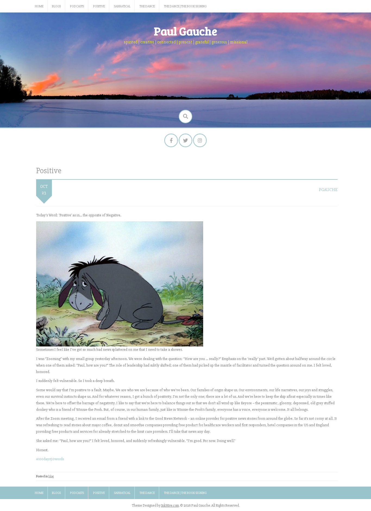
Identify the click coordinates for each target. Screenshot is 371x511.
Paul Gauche (185, 31)
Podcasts (77, 6)
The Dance (147, 6)
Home (39, 6)
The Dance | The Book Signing (185, 6)
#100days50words (50, 459)
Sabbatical (122, 6)
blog (51, 476)
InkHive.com (170, 505)
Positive (99, 6)
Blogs (56, 6)
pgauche (328, 190)
